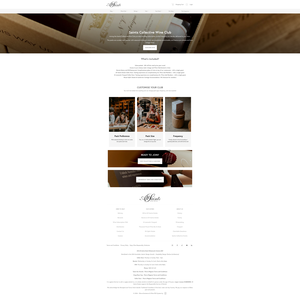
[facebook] (177, 245)
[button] (112, 11)
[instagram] (172, 245)
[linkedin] (191, 245)
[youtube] (187, 245)
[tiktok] (182, 245)
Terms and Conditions (113, 245)
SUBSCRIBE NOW (150, 47)
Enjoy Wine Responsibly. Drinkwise (140, 245)
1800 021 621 (150, 268)
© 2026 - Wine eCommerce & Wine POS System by (148, 293)
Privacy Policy (124, 245)
